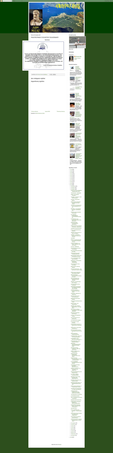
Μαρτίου (72, 432)
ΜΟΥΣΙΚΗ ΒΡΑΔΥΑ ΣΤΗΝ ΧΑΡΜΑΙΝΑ (75, 285)
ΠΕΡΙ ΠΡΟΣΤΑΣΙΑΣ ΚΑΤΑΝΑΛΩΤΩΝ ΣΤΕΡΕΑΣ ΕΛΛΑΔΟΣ (76, 275)
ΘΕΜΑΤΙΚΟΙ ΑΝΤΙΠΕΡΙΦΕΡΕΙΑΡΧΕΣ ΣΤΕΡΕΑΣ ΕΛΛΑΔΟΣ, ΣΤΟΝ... (75, 345)
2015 (71, 183)
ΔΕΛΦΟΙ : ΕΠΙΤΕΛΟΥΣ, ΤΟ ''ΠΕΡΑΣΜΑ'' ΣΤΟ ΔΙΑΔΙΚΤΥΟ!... (75, 369)
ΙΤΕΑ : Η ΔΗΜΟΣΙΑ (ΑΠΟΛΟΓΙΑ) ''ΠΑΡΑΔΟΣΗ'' (76, 398)
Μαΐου (72, 429)
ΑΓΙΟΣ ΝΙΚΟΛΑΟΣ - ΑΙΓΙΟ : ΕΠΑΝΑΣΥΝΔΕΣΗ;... (75, 341)
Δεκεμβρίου (73, 186)
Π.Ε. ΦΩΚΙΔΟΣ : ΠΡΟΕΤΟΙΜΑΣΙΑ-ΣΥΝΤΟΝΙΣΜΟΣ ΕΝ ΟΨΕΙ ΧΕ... (76, 216)
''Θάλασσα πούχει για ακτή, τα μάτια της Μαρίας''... (76, 233)
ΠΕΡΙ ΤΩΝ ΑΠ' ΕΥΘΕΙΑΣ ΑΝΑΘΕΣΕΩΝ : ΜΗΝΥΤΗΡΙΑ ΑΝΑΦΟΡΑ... (76, 310)
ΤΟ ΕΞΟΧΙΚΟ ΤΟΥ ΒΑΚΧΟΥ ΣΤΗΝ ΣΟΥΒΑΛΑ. (76, 417)
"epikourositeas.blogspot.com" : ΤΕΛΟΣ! (78, 78)
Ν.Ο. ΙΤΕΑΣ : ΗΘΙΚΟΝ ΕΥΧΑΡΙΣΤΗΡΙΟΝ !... (75, 375)
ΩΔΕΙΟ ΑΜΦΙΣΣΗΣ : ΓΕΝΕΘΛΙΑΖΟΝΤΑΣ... (75, 334)
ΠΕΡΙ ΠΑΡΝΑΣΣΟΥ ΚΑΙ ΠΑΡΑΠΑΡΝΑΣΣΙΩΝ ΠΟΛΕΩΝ (75, 279)
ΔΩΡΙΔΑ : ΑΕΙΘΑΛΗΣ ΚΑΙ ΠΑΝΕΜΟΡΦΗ (75, 352)
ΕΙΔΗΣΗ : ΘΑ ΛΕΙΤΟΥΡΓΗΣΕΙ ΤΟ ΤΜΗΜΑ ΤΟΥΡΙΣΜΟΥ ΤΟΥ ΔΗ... (76, 240)
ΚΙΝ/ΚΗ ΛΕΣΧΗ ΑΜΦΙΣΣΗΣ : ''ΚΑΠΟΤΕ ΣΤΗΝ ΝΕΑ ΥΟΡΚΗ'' (76, 203)
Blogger (59, 444)
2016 (71, 181)
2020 (71, 175)
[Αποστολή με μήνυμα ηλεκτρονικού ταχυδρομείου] (50, 74)
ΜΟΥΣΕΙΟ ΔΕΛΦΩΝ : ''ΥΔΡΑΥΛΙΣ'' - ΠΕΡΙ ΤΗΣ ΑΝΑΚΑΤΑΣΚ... (75, 348)
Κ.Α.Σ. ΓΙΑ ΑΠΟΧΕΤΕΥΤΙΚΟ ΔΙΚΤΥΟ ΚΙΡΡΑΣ (75, 259)
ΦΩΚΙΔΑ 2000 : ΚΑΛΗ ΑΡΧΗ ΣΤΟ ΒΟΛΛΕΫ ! (76, 328)
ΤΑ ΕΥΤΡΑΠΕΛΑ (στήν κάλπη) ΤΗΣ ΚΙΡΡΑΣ (78, 145)
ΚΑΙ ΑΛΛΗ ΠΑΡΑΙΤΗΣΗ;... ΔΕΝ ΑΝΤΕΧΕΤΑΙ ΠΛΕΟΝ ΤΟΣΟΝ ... (76, 270)
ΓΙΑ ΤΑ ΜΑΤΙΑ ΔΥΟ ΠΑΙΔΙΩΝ (75, 320)
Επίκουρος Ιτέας (78, 56)
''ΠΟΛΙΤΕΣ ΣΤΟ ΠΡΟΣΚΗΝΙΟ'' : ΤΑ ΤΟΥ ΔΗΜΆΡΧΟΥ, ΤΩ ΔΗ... (76, 206)
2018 (71, 178)
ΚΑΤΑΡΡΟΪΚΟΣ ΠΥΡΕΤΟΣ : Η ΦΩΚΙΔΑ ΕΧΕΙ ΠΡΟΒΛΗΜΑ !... (76, 325)
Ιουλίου (72, 426)
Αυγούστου (73, 424)
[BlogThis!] (51, 74)
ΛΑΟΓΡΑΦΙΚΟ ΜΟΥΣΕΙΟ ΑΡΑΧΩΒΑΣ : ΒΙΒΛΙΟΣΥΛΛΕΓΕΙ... (75, 366)
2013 (71, 437)
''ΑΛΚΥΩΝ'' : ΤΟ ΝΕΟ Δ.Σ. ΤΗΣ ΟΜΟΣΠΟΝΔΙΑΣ (76, 197)
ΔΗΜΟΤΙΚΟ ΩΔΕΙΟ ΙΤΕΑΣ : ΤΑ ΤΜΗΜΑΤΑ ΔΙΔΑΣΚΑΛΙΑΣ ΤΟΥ (76, 383)
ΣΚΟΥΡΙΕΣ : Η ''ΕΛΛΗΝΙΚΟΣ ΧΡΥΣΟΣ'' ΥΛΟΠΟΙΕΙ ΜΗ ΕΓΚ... (76, 209)
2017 (71, 180)
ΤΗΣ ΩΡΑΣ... (73, 238)
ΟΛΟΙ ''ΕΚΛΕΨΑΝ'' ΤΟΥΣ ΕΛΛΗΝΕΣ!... (75, 264)
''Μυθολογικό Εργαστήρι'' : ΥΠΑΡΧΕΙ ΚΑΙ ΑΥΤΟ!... (75, 254)
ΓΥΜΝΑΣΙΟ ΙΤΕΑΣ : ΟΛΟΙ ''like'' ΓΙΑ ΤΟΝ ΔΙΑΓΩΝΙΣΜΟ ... (76, 336)
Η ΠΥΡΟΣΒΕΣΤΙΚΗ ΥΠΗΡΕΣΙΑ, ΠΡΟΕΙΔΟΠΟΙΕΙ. (78, 88)
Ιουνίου (72, 427)
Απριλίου (72, 430)
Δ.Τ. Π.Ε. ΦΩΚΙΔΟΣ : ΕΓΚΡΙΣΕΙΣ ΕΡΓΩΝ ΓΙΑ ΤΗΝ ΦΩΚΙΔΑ (76, 362)
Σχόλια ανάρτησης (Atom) (40, 113)
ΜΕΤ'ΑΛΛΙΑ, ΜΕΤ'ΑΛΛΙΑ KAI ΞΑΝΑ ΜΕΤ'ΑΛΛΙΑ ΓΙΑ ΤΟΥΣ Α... (76, 331)
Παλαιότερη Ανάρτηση (61, 111)
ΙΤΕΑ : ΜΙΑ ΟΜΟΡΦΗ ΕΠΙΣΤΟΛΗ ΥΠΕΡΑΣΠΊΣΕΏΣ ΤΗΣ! (78, 95)
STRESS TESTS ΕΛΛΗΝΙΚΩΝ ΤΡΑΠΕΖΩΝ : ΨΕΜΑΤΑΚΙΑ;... (76, 226)
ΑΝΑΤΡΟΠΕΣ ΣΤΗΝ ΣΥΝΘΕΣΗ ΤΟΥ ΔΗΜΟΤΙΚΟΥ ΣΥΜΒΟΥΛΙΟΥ (76, 414)
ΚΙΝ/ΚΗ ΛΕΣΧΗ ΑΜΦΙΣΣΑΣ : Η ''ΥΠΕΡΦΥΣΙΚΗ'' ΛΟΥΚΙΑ (76, 386)
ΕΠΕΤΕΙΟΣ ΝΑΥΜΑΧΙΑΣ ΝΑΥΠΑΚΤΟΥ (75, 313)
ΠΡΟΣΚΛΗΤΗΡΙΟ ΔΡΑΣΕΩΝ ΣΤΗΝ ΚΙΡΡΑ (76, 213)
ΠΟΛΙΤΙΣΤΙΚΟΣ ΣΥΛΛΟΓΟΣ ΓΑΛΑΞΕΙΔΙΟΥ (75, 249)
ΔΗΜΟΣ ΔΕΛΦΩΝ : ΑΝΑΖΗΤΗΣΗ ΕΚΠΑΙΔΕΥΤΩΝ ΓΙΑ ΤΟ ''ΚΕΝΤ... (75, 355)
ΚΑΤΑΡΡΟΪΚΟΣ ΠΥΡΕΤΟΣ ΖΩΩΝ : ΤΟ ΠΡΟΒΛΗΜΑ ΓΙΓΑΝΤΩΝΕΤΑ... (75, 406)
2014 (71, 184)
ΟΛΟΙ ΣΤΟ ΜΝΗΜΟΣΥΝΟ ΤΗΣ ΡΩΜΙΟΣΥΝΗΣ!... (76, 372)
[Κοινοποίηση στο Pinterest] (55, 74)
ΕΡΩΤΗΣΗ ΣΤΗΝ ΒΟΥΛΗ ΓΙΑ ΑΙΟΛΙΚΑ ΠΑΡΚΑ (76, 381)
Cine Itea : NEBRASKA (75, 246)
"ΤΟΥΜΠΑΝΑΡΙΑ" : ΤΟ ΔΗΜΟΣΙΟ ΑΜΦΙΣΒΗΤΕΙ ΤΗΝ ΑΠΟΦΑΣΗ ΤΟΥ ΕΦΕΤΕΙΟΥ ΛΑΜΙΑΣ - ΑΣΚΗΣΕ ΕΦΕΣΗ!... (76, 156)
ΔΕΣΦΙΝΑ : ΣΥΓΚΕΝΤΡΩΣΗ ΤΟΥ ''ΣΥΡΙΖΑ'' (76, 282)
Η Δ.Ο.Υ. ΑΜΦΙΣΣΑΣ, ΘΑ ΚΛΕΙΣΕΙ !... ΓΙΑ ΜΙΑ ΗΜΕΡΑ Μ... (76, 410)
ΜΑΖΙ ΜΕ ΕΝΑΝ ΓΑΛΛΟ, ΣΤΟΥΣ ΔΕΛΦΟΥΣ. (75, 296)
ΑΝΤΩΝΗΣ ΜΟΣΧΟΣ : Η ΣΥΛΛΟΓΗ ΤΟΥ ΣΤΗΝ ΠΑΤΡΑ (75, 291)
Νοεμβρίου (73, 187)
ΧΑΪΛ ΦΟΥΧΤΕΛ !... (74, 408)
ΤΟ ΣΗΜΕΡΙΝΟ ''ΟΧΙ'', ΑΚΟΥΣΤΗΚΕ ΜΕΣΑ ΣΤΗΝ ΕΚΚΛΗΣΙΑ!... (76, 220)
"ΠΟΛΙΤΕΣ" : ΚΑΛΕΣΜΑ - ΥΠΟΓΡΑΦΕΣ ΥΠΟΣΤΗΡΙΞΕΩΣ (78, 68)
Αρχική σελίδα (47, 111)
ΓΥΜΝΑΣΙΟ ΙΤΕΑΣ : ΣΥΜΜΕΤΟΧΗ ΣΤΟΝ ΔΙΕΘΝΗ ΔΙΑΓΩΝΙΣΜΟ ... (76, 392)
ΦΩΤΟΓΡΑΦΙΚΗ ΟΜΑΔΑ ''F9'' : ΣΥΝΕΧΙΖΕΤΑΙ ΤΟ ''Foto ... (76, 256)
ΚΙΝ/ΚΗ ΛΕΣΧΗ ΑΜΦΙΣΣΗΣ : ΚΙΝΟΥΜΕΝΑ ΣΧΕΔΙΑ (76, 273)
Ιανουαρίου (73, 435)
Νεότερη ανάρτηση (34, 111)
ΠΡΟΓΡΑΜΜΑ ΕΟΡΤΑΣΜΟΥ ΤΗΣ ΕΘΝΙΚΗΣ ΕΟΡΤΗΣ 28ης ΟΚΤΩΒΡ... (76, 287)
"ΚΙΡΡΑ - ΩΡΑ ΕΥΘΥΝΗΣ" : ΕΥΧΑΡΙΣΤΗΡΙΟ (78, 124)
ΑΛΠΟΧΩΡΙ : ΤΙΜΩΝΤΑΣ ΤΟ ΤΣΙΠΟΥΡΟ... (76, 294)
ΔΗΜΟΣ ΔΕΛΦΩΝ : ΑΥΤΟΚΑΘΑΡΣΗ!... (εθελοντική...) (74, 223)
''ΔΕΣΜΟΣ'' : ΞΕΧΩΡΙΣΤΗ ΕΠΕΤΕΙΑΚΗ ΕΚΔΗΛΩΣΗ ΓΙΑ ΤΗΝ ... (76, 235)
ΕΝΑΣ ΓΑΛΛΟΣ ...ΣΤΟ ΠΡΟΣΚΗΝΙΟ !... (74, 304)
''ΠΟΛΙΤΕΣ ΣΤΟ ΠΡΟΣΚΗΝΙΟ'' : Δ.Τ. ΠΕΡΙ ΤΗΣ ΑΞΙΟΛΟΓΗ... (76, 389)
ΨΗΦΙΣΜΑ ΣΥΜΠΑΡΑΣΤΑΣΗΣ (76, 228)
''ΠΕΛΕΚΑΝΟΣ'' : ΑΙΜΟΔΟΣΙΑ (76, 193)
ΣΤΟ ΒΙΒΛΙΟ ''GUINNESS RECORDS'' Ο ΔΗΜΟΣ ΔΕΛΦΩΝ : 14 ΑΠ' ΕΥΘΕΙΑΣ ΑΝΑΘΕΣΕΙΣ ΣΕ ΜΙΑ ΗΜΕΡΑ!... (76, 114)
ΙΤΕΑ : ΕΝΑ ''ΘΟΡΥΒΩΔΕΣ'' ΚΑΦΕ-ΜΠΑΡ (78, 104)
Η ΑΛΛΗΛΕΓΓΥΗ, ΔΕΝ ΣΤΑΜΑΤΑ (75, 322)
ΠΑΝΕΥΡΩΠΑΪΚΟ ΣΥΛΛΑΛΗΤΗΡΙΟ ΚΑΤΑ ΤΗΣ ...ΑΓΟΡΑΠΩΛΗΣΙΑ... (76, 359)
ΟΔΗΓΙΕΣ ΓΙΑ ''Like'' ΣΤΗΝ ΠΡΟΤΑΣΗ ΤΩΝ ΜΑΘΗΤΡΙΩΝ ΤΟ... (75, 377)
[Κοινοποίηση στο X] (52, 74)
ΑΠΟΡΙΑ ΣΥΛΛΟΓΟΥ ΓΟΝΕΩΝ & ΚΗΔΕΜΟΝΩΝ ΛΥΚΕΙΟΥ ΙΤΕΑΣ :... (76, 420)
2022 (71, 172)
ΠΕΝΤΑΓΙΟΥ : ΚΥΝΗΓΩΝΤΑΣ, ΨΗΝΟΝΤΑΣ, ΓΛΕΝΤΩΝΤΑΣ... (76, 261)
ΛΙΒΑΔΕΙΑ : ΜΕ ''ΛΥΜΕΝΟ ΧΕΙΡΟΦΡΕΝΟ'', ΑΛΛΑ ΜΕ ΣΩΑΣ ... (76, 306)
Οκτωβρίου (73, 189)
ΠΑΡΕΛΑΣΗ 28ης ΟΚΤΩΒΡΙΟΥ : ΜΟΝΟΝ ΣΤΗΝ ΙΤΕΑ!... (76, 191)
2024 (71, 169)
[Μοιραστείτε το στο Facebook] (54, 74)
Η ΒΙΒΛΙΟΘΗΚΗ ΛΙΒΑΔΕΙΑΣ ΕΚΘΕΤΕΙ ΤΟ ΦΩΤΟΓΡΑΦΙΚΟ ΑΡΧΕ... (76, 402)
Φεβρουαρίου (73, 433)
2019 (71, 177)
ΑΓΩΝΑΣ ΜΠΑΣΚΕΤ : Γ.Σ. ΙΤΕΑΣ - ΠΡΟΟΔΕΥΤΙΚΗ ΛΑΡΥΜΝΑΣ (75, 244)
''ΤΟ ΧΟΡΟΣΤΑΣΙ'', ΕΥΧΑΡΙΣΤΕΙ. (76, 394)
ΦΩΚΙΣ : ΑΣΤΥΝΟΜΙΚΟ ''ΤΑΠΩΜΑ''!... (75, 195)
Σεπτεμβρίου (73, 423)
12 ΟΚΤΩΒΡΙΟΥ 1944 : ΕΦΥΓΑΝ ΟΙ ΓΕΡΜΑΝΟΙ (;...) (76, 339)
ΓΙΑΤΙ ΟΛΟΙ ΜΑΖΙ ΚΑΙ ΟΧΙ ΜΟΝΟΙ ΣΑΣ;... (75, 318)
